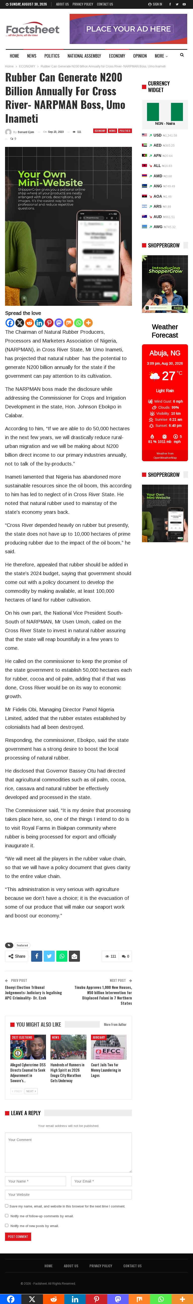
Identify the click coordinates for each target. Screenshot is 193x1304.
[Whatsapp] (78, 322)
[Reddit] (29, 322)
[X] (19, 322)
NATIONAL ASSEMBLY (84, 56)
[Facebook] (10, 322)
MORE (159, 56)
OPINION (140, 56)
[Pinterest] (49, 322)
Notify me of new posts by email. (35, 1226)
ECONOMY (117, 56)
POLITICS (52, 56)
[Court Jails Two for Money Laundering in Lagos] (109, 1047)
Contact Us (105, 4)
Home (48, 1265)
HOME (14, 56)
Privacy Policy (83, 4)
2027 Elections (22, 1037)
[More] (88, 322)
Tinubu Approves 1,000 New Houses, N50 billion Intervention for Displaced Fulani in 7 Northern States (103, 995)
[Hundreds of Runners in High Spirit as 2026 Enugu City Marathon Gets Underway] (68, 1047)
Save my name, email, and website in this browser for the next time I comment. (67, 1206)
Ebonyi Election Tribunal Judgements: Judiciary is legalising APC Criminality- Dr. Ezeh (33, 992)
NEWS (31, 56)
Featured (22, 945)
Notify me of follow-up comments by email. (42, 1216)
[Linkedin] (39, 322)
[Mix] (68, 322)
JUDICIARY (99, 1037)
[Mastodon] (59, 322)
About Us (62, 4)
